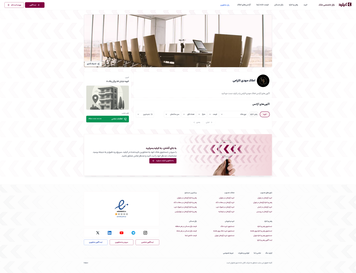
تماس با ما (257, 253)
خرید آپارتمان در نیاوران (226, 198)
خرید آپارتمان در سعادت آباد (225, 202)
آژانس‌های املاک (244, 5)
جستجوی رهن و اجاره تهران (262, 235)
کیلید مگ (268, 253)
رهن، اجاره (253, 114)
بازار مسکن (278, 5)
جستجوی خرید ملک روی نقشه (223, 231)
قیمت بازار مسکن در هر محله (186, 231)
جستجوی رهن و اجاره (264, 226)
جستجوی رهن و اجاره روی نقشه (261, 231)
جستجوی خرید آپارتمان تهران (224, 235)
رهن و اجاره (293, 5)
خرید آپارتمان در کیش (264, 207)
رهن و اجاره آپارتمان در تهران (262, 202)
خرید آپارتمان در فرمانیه (226, 211)
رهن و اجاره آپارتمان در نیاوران (187, 198)
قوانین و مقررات (243, 253)
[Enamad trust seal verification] (121, 208)
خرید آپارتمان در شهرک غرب (225, 207)
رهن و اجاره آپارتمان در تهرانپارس (186, 211)
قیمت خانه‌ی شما (191, 235)
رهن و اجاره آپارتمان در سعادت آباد (185, 202)
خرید (305, 5)
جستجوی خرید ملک (227, 226)
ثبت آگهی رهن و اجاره (264, 240)
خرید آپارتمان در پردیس (264, 211)
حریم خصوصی (228, 253)
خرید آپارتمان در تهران (265, 198)
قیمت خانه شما (262, 5)
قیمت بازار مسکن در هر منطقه (186, 226)
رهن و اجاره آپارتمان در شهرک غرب (185, 207)
